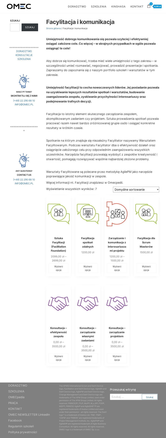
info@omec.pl (24, 104)
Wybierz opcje (58, 268)
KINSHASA (118, 6)
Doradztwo (24, 51)
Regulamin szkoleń (21, 426)
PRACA (13, 403)
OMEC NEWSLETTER (22, 414)
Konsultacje (24, 55)
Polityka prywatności (22, 432)
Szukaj (15, 20)
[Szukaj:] (134, 397)
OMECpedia (16, 397)
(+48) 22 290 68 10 (24, 100)
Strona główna (53, 28)
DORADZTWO (77, 6)
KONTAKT (136, 6)
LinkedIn (44, 414)
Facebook (15, 420)
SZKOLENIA (99, 6)
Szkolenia (24, 59)
